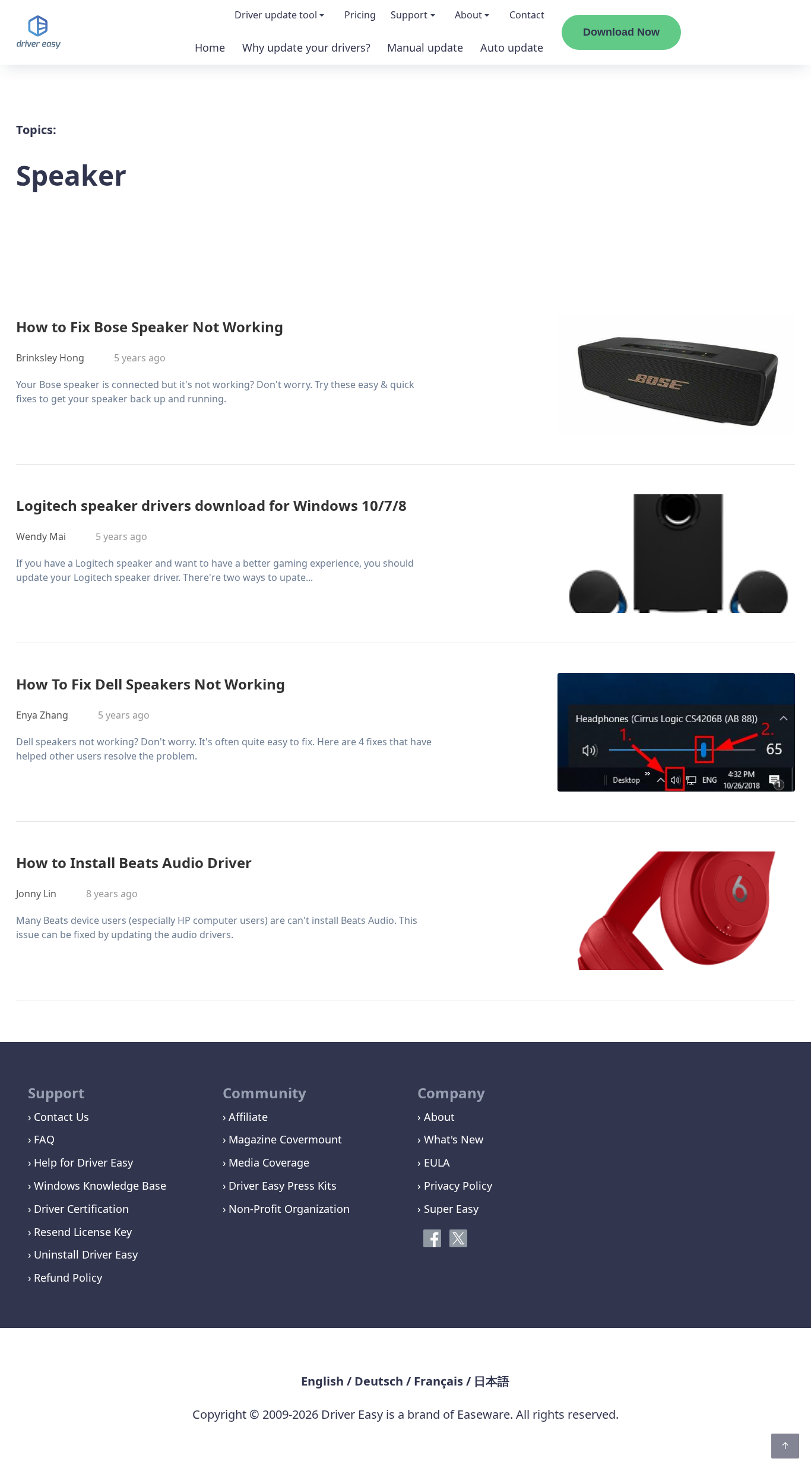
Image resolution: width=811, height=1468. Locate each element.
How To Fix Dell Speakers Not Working (150, 684)
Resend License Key (83, 1232)
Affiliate (248, 1117)
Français (438, 1381)
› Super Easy (448, 1209)
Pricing (360, 14)
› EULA (433, 1162)
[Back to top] (785, 1446)
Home (210, 47)
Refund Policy (68, 1277)
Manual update (425, 47)
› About (436, 1117)
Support (409, 14)
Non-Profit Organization (289, 1209)
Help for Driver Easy (83, 1162)
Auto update (511, 47)
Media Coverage (269, 1162)
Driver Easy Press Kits (283, 1185)
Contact (526, 14)
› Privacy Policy (454, 1185)
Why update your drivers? (306, 47)
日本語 (491, 1381)
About (468, 14)
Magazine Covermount (285, 1139)
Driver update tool (276, 14)
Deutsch (378, 1381)
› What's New (450, 1139)
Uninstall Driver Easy (86, 1254)
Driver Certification (81, 1209)
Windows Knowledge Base (100, 1185)
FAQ (44, 1139)
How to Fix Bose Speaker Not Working (149, 326)
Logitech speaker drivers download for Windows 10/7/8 (211, 505)
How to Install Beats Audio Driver (134, 862)
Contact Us (61, 1117)
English (322, 1381)
